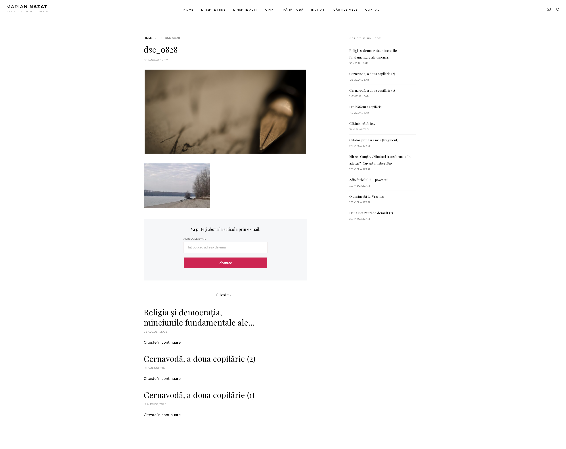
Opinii (270, 9)
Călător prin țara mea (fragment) (373, 140)
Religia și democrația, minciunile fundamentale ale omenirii (196, 317)
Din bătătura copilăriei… (367, 107)
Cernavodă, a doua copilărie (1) (199, 395)
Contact (373, 9)
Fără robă (293, 9)
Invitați (318, 9)
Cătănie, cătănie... (362, 123)
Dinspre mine (213, 9)
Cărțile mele (345, 9)
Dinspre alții (245, 9)
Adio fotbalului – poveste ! (368, 180)
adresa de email (195, 238)
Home (189, 9)
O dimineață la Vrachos (366, 196)
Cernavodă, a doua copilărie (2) (199, 358)
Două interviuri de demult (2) (371, 213)
